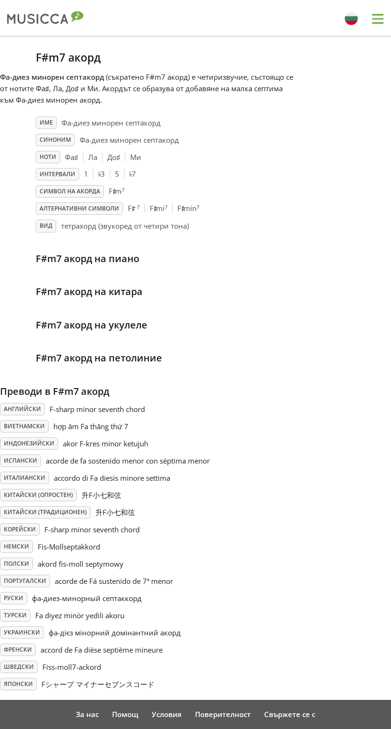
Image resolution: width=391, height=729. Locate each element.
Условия (167, 714)
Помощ (125, 714)
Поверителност (223, 714)
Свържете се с (289, 714)
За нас (87, 714)
